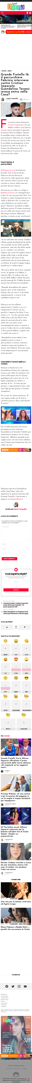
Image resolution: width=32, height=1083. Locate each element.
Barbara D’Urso (7, 193)
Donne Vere (13, 899)
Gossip (7, 736)
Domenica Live (9, 170)
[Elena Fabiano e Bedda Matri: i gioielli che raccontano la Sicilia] (16, 916)
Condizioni (3, 1006)
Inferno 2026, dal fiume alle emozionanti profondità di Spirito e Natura (24, 26)
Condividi (3, 104)
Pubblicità (3, 1005)
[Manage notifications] (27, 1078)
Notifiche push (5, 999)
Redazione (4, 994)
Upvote (7, 627)
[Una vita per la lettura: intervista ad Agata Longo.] (16, 891)
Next (31, 22)
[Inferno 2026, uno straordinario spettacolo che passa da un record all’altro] (8, 19)
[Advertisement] (16, 50)
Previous (1, 22)
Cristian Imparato (15, 125)
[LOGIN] (30, 12)
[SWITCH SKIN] (27, 12)
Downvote (25, 627)
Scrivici (3, 1001)
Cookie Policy (4, 998)
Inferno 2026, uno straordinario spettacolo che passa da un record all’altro (8, 26)
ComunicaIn (4, 1003)
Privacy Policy (4, 996)
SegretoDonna (16, 499)
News (20, 924)
